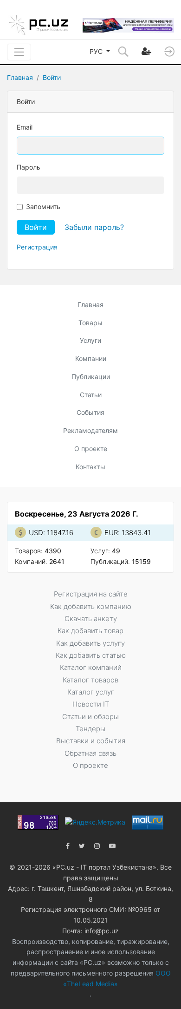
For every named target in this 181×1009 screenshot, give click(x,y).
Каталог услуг (90, 692)
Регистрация (37, 247)
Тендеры (90, 728)
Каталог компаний (91, 667)
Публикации (90, 376)
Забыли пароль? (94, 227)
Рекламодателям (90, 430)
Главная (20, 77)
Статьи (91, 395)
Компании (90, 358)
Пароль (28, 167)
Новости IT (90, 704)
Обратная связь (90, 753)
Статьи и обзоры (90, 716)
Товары (90, 323)
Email (24, 127)
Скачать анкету (91, 618)
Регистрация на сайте (91, 594)
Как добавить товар (90, 630)
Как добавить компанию (90, 606)
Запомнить (43, 206)
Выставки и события (90, 740)
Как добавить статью (91, 655)
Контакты (90, 467)
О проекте (90, 448)
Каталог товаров (90, 679)
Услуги (90, 340)
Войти (52, 77)
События (90, 412)
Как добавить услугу (90, 643)
